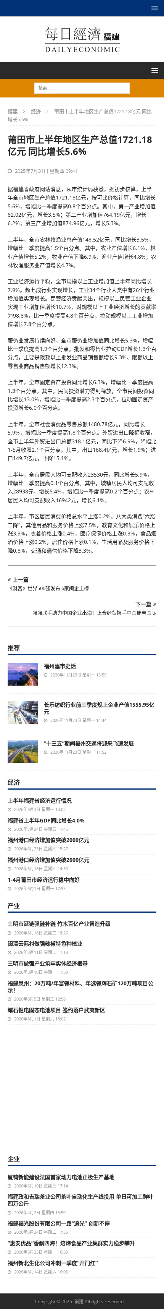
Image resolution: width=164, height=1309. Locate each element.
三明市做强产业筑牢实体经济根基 (48, 963)
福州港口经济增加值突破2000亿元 (48, 839)
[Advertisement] (82, 1097)
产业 (14, 906)
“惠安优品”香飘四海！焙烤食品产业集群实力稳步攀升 (71, 1243)
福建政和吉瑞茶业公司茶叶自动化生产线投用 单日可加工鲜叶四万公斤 (80, 1200)
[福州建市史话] (23, 674)
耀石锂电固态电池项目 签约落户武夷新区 (56, 1010)
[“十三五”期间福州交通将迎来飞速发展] (23, 751)
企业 (14, 1159)
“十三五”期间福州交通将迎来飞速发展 (89, 743)
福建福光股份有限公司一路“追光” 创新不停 (59, 1223)
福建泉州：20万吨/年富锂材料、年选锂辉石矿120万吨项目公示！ (80, 987)
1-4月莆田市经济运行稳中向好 (44, 879)
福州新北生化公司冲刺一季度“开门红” (53, 1263)
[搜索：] (82, 87)
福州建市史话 (60, 666)
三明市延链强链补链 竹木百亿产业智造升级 (59, 923)
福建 (18, 189)
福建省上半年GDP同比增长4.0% (46, 820)
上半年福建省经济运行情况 (40, 800)
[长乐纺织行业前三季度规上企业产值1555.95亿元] (23, 712)
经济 (14, 782)
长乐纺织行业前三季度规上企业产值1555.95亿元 (99, 708)
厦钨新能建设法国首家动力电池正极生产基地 (61, 1177)
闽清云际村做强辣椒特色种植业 (45, 943)
